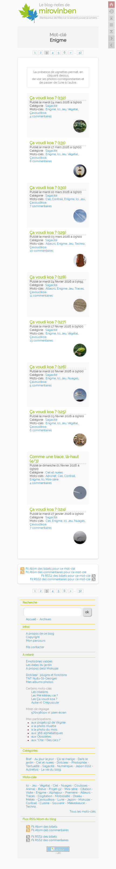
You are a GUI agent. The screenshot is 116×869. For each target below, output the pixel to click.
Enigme (51, 109)
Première (71, 792)
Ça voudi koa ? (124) (48, 509)
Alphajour (55, 792)
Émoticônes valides (39, 661)
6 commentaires (41, 430)
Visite (29, 792)
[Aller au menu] (111, 25)
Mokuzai (84, 799)
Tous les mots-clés (82, 811)
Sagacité (51, 106)
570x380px (39, 712)
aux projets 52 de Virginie (48, 722)
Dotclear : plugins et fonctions (46, 675)
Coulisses (80, 785)
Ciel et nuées (54, 472)
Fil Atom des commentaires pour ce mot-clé (56, 572)
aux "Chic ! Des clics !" (46, 740)
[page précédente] (111, 45)
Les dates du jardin (39, 665)
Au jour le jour (44, 759)
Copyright (33, 637)
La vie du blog (51, 769)
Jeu (64, 109)
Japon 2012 (83, 766)
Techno (80, 244)
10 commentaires (41, 251)
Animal (30, 789)
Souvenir (58, 803)
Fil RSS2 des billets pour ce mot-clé (65, 576)
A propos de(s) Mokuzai (42, 668)
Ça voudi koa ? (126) (48, 366)
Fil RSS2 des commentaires (49, 840)
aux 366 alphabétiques (47, 733)
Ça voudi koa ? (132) (48, 97)
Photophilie (79, 762)
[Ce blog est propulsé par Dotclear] (58, 849)
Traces (79, 288)
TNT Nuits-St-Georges (41, 678)
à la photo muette (43, 726)
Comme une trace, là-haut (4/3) (54, 459)
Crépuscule (51, 702)
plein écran (58, 712)
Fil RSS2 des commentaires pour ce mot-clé (60, 579)
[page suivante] (111, 38)
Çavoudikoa (38, 113)
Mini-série (52, 479)
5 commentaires (41, 385)
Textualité (32, 766)
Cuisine (44, 803)
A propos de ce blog (40, 633)
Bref (29, 759)
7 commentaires (41, 206)
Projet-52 (55, 789)
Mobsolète (62, 796)
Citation (85, 789)
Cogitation (45, 796)
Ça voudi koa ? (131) (47, 142)
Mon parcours (35, 640)
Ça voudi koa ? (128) (48, 277)
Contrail (57, 199)
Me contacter (35, 647)
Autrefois (32, 769)
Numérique (65, 766)
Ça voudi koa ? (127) (48, 322)
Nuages (73, 378)
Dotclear (63, 762)
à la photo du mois (44, 729)
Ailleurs (51, 244)
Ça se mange (66, 759)
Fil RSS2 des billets (44, 836)
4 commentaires (41, 116)
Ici (58, 109)
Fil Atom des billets (44, 826)
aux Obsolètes (41, 736)
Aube (35, 702)
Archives (45, 619)
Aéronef (51, 476)
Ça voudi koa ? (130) (48, 187)
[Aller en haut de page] (111, 18)
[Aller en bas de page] (111, 31)
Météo (30, 799)
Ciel (48, 199)
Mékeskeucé (76, 803)
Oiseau (77, 796)
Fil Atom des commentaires (50, 830)
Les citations (39, 692)
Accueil (31, 619)
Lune (60, 799)
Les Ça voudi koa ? (44, 699)
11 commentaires (41, 295)
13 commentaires (41, 340)
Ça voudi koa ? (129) (48, 232)
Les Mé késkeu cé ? (44, 695)
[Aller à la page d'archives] (111, 11)
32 (80, 52)
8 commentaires (41, 161)
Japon (71, 799)
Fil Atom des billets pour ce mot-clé (50, 569)
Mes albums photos (39, 682)
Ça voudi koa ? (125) (48, 411)
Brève (42, 789)
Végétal (73, 109)
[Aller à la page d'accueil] (111, 4)
